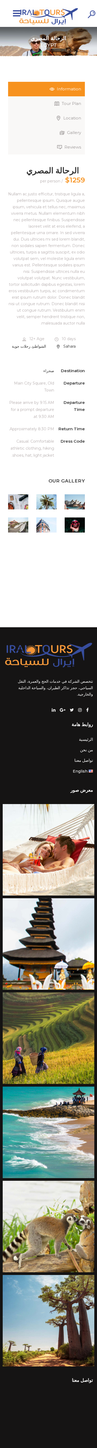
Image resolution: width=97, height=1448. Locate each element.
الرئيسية (86, 739)
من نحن (86, 749)
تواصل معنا (83, 760)
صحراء (48, 370)
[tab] (46, 89)
